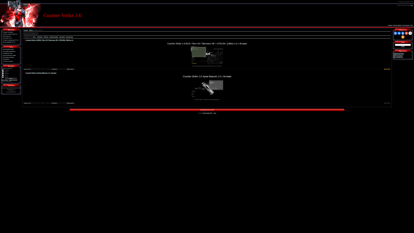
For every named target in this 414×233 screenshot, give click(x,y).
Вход (411, 25)
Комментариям (54, 37)
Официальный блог (398, 53)
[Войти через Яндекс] (406, 33)
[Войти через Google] (410, 33)
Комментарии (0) (70, 69)
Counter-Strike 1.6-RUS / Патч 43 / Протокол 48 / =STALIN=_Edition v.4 (49, 40)
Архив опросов (13, 80)
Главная (390, 25)
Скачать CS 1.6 (27, 69)
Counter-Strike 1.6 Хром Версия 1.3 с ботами (41, 73)
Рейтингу (46, 37)
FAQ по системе (397, 56)
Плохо (6, 75)
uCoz (214, 113)
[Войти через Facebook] (402, 33)
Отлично (6, 70)
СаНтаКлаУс (54, 69)
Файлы (31, 30)
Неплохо (6, 73)
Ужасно (6, 77)
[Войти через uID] (395, 33)
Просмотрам (69, 37)
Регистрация (406, 25)
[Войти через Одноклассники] (403, 37)
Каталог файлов (397, 25)
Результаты (5, 80)
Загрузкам (62, 37)
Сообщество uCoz (398, 54)
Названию (40, 37)
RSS (412, 5)
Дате (34, 37)
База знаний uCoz (398, 57)
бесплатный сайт (207, 113)
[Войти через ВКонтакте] (399, 33)
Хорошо (6, 71)
